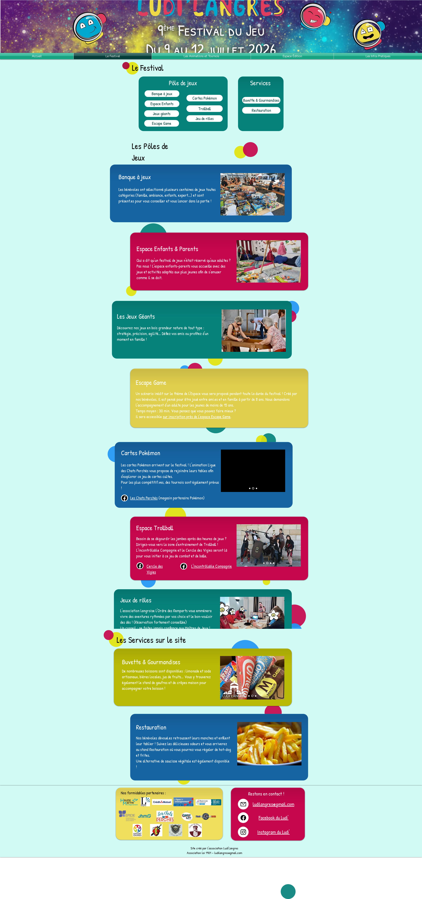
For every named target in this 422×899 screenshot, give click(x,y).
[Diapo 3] (250, 213)
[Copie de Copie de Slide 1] (255, 349)
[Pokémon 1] (249, 488)
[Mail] (124, 498)
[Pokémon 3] (256, 488)
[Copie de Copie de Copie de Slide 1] (264, 563)
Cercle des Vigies (155, 569)
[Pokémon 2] (252, 488)
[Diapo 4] (247, 213)
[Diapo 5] (257, 213)
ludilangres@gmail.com (228, 853)
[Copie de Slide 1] (270, 278)
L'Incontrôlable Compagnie (211, 566)
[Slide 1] (264, 278)
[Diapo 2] (253, 213)
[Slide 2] (267, 278)
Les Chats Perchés (144, 498)
